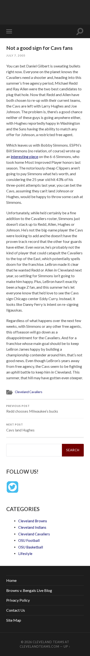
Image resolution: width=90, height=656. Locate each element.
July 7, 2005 (15, 55)
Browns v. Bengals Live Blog (29, 590)
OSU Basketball (30, 547)
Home (11, 580)
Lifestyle (25, 553)
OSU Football (29, 540)
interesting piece (24, 156)
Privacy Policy (18, 600)
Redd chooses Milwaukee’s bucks (32, 409)
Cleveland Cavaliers (28, 392)
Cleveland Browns (32, 521)
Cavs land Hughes (20, 427)
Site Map (13, 620)
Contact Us (15, 610)
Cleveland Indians (32, 527)
